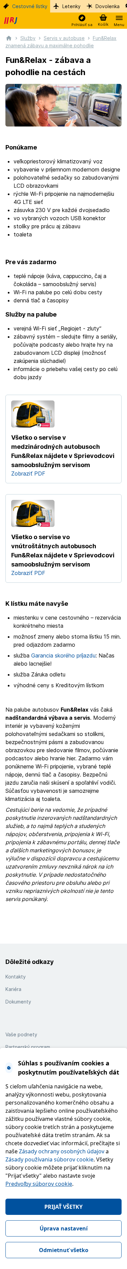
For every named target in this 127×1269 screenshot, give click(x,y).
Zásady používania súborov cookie (49, 1159)
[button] (81, 21)
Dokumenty (18, 1002)
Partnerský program (27, 1047)
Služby (28, 38)
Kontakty (15, 976)
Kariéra (13, 989)
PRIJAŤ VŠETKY (63, 1206)
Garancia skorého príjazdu (63, 655)
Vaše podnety (21, 1034)
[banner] (11, 21)
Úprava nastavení (64, 1228)
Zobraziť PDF (28, 473)
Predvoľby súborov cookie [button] (38, 1183)
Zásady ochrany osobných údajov (61, 1151)
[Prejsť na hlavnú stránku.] (8, 38)
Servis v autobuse (64, 38)
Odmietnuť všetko (63, 1250)
